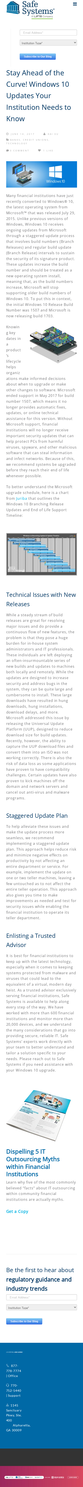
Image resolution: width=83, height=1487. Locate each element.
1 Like (48, 150)
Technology (17, 143)
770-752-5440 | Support (13, 1390)
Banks (15, 139)
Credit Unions (35, 139)
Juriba (21, 498)
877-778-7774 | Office (13, 1371)
